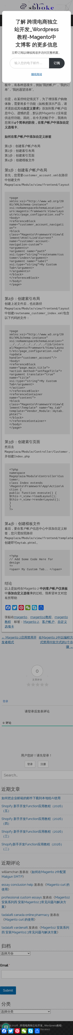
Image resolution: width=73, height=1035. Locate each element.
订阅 (57, 63)
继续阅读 (36, 74)
